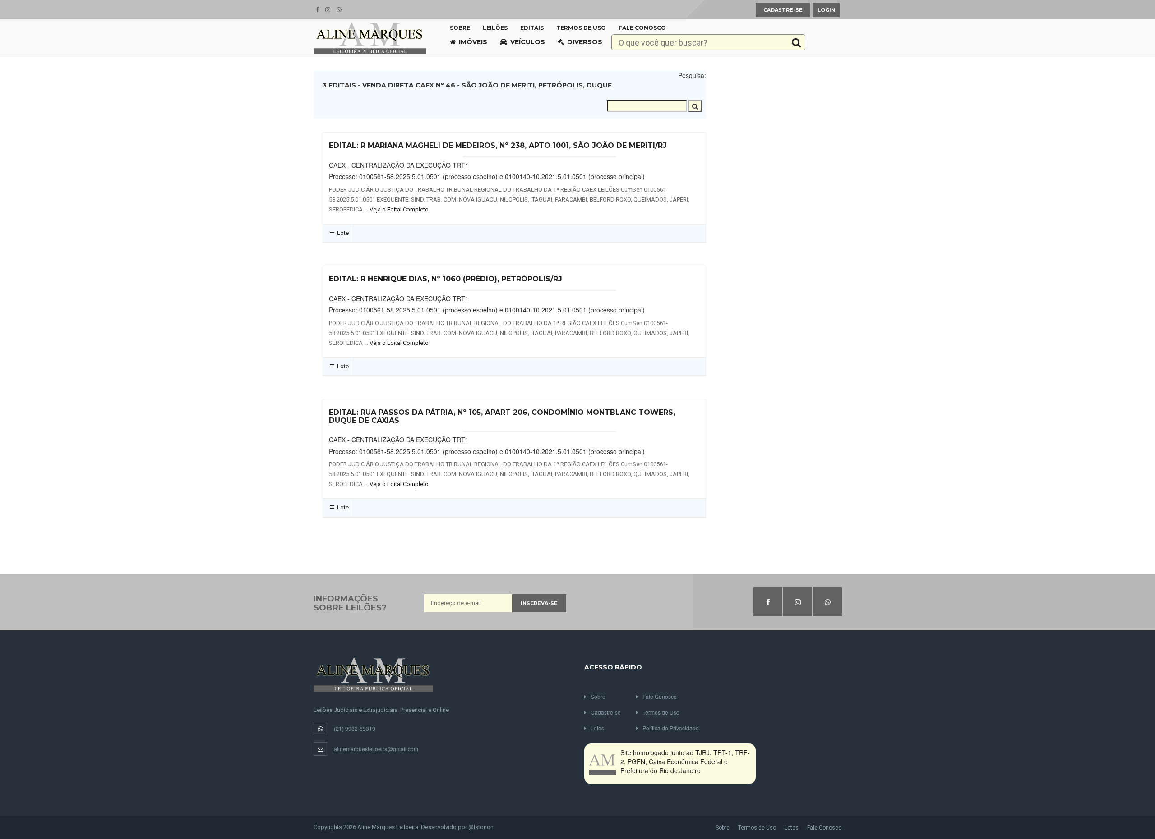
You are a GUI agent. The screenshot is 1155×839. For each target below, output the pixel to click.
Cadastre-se (783, 10)
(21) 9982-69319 (354, 728)
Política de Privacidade (670, 728)
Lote (343, 232)
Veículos (527, 42)
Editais (532, 27)
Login (826, 10)
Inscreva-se (539, 603)
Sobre (460, 27)
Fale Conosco (642, 27)
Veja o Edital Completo (399, 209)
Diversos (584, 42)
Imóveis (473, 42)
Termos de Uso (581, 27)
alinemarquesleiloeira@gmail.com (376, 748)
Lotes (597, 728)
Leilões (495, 27)
